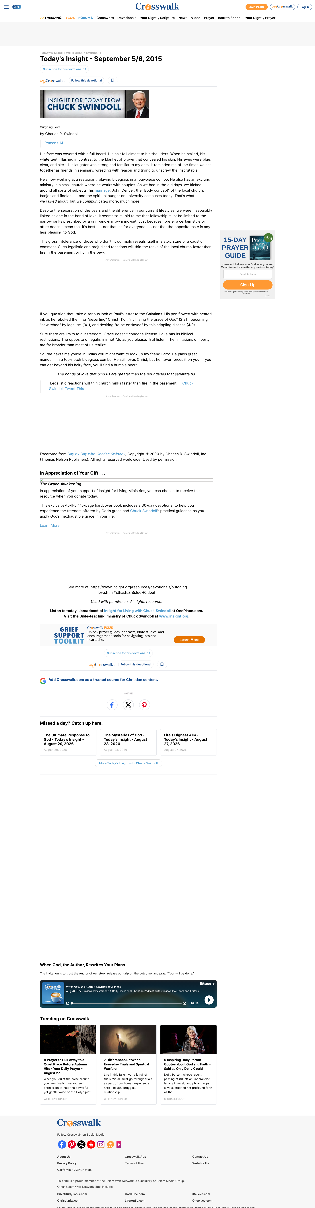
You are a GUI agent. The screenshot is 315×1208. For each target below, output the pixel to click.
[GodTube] (120, 1116)
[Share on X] (128, 704)
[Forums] (110, 1116)
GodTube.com (135, 1165)
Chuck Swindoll (143, 511)
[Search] (17, 7)
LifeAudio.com (135, 1172)
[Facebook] (62, 1116)
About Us (64, 1128)
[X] (81, 1116)
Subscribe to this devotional (62, 69)
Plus (70, 18)
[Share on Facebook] (112, 704)
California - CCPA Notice (74, 1141)
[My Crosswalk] (282, 7)
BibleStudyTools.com (72, 1165)
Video (195, 18)
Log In (304, 7)
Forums (85, 18)
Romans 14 (53, 143)
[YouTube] (91, 1116)
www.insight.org (173, 616)
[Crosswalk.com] (157, 6)
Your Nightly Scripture (157, 18)
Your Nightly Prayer (260, 18)
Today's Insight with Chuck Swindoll (71, 53)
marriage (102, 190)
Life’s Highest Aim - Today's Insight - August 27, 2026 (185, 742)
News (182, 18)
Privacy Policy (67, 1134)
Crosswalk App (135, 1128)
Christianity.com (68, 1172)
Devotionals (126, 18)
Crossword (105, 18)
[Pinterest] (72, 1116)
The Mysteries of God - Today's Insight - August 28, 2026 (125, 742)
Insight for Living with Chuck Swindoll (137, 611)
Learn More (50, 525)
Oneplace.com (202, 1172)
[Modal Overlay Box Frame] (128, 635)
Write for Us (200, 1134)
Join (256, 7)
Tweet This (74, 389)
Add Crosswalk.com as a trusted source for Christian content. (103, 679)
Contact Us (200, 1128)
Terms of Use (134, 1134)
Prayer (209, 18)
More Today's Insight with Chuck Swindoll (128, 763)
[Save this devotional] (113, 80)
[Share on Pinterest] (144, 704)
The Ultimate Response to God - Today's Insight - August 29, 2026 (67, 742)
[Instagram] (101, 1116)
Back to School (229, 18)
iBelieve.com (201, 1165)
